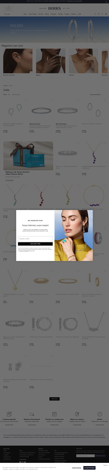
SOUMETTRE (35, 244)
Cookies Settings (76, 467)
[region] (54, 467)
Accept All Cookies (89, 467)
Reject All (106, 465)
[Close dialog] (91, 211)
